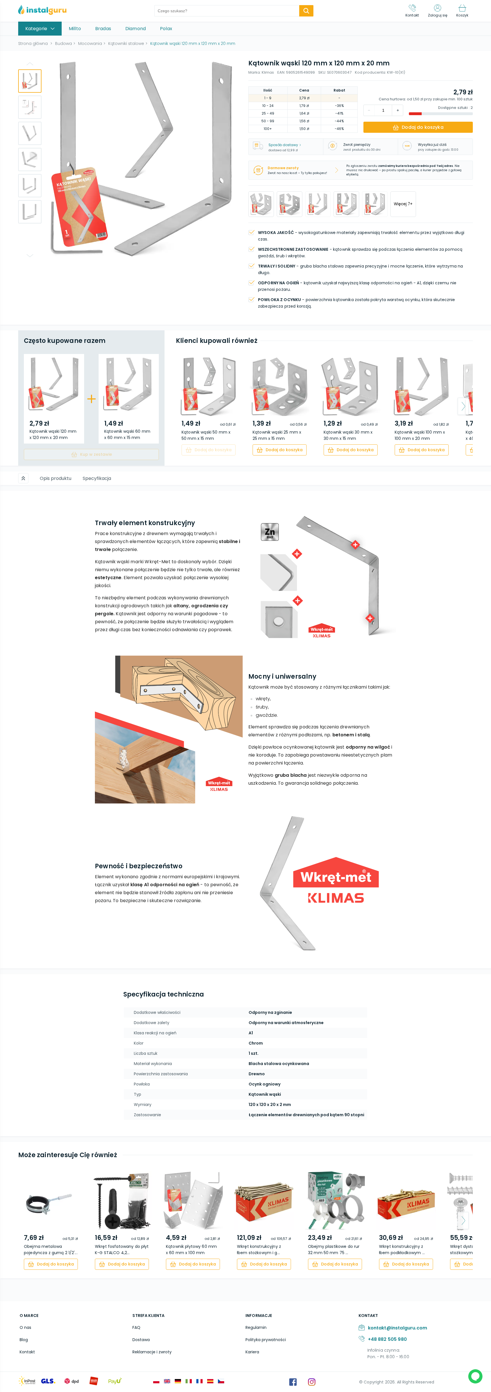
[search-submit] (306, 10)
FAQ (136, 1327)
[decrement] (397, 110)
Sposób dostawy (283, 144)
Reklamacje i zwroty (152, 1352)
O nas (25, 1327)
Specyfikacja (97, 478)
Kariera (252, 1352)
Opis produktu (55, 478)
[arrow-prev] (185, 406)
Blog (24, 1340)
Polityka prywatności (266, 1340)
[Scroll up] (23, 478)
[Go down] (29, 255)
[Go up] (29, 63)
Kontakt (27, 1352)
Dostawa (141, 1340)
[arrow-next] (463, 406)
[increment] (369, 110)
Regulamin (256, 1327)
